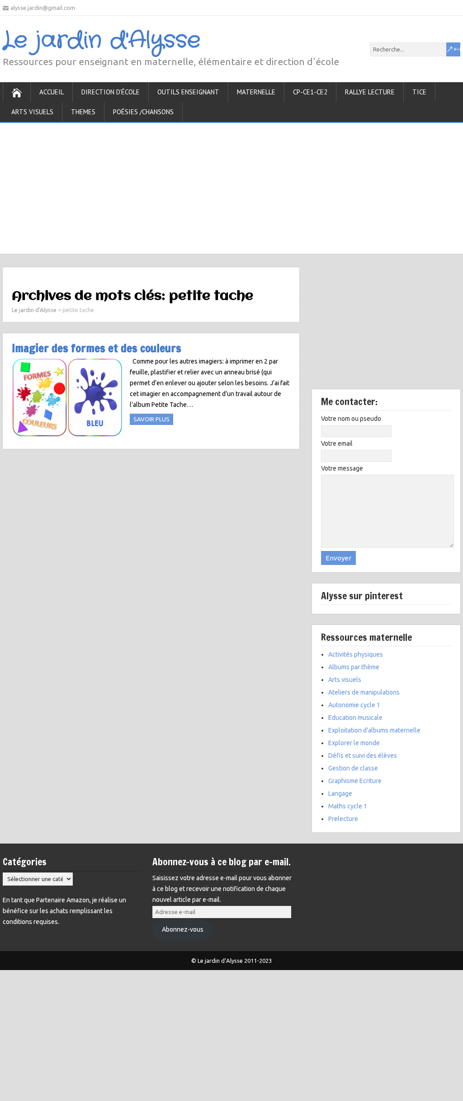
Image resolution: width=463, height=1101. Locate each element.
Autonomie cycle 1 (354, 705)
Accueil (51, 92)
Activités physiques (355, 654)
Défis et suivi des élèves (362, 755)
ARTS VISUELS (32, 111)
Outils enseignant (188, 92)
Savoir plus (151, 419)
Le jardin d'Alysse (101, 40)
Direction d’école (110, 92)
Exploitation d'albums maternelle (374, 730)
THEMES (83, 111)
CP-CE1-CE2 (310, 92)
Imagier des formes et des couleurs (96, 348)
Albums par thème (353, 667)
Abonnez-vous (182, 929)
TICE (419, 92)
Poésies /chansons (143, 111)
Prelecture (343, 818)
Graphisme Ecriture (355, 780)
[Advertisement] (231, 186)
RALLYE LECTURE (370, 92)
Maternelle (256, 92)
